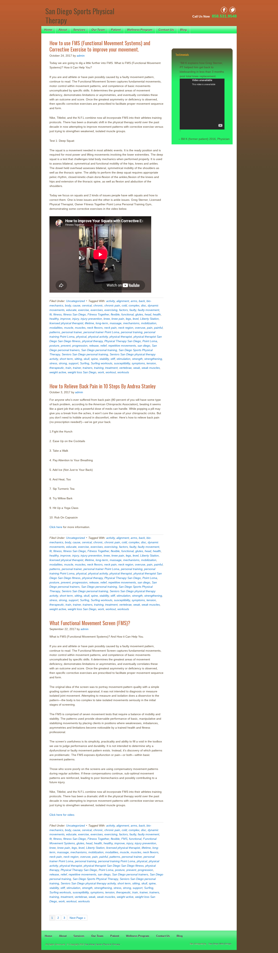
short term (66, 358)
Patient (116, 29)
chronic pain (112, 305)
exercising (110, 310)
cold (124, 305)
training (99, 367)
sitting (78, 358)
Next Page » (77, 917)
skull (86, 358)
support (73, 363)
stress (53, 363)
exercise (83, 310)
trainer (77, 367)
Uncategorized (75, 301)
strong (63, 363)
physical (81, 336)
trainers (87, 367)
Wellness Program (139, 29)
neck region (125, 327)
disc (143, 305)
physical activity (98, 336)
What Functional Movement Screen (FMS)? (89, 623)
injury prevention (91, 318)
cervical (87, 305)
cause (76, 305)
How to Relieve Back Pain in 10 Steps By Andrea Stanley (102, 386)
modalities (55, 327)
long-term (102, 323)
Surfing (84, 363)
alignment (122, 301)
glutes (139, 314)
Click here (55, 527)
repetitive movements (122, 345)
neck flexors (95, 327)
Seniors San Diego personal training (85, 354)
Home (48, 29)
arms (134, 301)
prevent (66, 345)
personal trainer (72, 332)
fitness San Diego (74, 314)
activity (110, 301)
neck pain (110, 327)
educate (71, 310)
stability (104, 358)
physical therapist (120, 336)
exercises (97, 310)
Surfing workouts (101, 363)
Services (79, 29)
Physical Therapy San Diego (122, 341)
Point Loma (149, 341)
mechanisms (131, 323)
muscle (68, 327)
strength (137, 358)
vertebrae (125, 367)
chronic (98, 305)
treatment (111, 367)
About (63, 29)
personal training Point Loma (116, 861)
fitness (57, 314)
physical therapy (92, 341)
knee (107, 318)
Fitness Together (98, 314)
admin (81, 55)
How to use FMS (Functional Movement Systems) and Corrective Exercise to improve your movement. (99, 46)
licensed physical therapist (66, 323)
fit (50, 314)
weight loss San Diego (82, 372)
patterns (54, 332)
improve (65, 318)
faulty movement (148, 310)
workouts (123, 372)
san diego (144, 345)
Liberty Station (149, 318)
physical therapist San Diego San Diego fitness (114, 865)
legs (128, 318)
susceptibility (122, 363)
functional (127, 314)
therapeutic (56, 367)
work (101, 372)
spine (94, 358)
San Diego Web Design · (220, 943)
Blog (183, 29)
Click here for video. (62, 814)
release (94, 345)
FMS (124, 838)
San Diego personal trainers (130, 874)
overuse (140, 327)
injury (75, 318)
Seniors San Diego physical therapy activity (88, 883)
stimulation (123, 358)
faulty (132, 310)
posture (54, 345)
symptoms (138, 363)
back (142, 301)
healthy (54, 318)
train (68, 367)
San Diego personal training (99, 350)
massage (115, 323)
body (68, 305)
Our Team (98, 29)
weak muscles (151, 367)
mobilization (148, 323)
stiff (113, 358)
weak (136, 367)
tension (151, 363)
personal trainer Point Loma (101, 332)
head (148, 314)
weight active (57, 372)
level (136, 318)
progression (80, 345)
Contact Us (166, 29)
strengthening (153, 358)
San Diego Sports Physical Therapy (79, 15)
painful (158, 327)
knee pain (118, 318)
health (157, 314)
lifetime (89, 323)
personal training (131, 332)
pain (149, 327)
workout (111, 372)
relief (103, 345)
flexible (115, 314)
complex (134, 305)
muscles (80, 327)
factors (123, 310)
